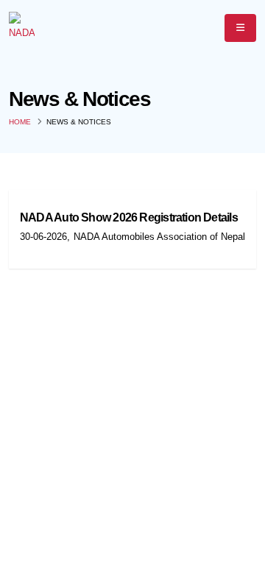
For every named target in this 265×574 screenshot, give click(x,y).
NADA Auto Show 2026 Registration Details (129, 217)
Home (20, 122)
